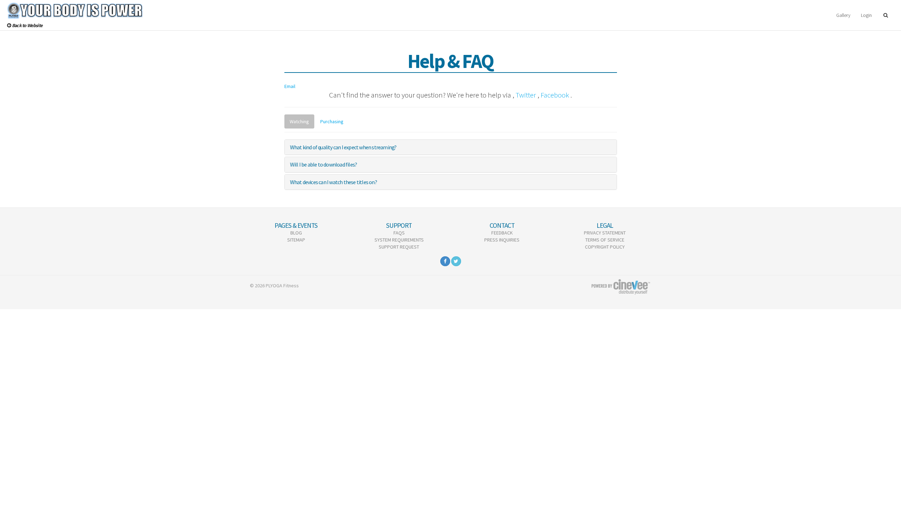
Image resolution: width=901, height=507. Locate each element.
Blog (296, 233)
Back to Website (26, 25)
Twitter (526, 95)
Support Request (399, 247)
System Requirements (399, 240)
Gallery (843, 15)
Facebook (555, 95)
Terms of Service (604, 240)
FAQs (399, 233)
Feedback (502, 233)
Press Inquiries (501, 240)
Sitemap (296, 240)
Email (289, 86)
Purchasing (332, 121)
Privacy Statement (605, 233)
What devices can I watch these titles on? (333, 182)
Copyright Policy (605, 247)
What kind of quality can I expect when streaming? (343, 147)
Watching (299, 121)
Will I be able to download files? (323, 164)
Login (866, 15)
